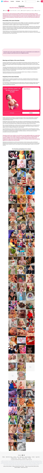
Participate (18, 1)
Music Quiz (26, 467)
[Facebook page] (22, 455)
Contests (12, 1)
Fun (22, 1)
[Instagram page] (24, 455)
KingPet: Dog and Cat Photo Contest (18, 466)
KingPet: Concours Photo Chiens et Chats (32, 466)
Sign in (38, 1)
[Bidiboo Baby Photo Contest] (5, 1)
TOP (4, 10)
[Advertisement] (21, 40)
